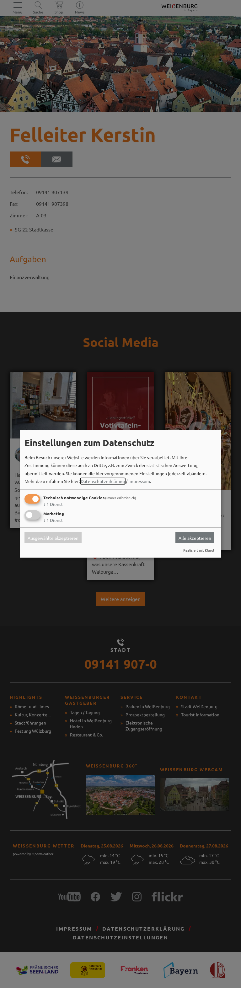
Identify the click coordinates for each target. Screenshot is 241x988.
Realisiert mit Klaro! (198, 550)
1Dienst (53, 504)
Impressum (139, 481)
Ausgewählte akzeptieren (53, 537)
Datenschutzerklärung (103, 481)
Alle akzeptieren (195, 537)
